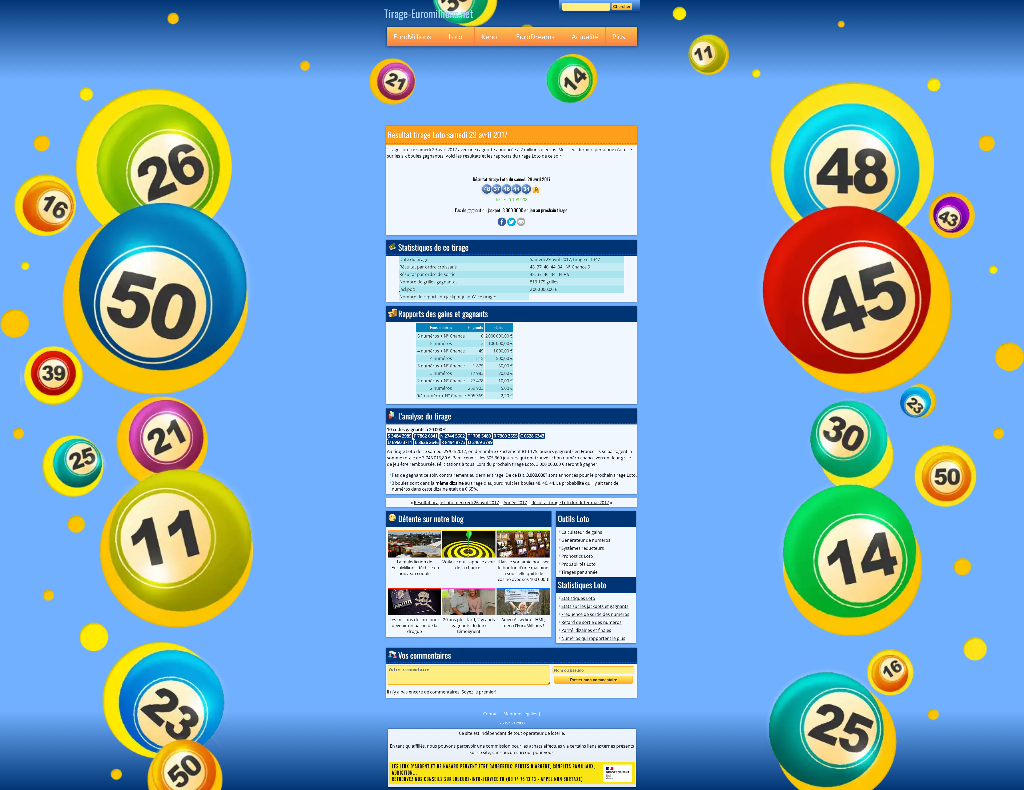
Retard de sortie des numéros (591, 622)
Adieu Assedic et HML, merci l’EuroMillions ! (523, 622)
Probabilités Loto (578, 564)
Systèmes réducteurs (582, 548)
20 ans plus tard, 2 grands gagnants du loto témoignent (469, 625)
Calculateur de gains (581, 532)
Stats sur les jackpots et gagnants (595, 606)
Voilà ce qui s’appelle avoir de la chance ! (468, 565)
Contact (491, 714)
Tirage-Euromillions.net (428, 13)
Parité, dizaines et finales (586, 630)
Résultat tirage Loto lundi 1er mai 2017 (570, 503)
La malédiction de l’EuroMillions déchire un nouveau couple (414, 567)
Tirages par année (579, 572)
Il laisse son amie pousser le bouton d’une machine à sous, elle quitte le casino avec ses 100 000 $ (523, 570)
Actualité (585, 36)
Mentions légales (520, 714)
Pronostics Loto (577, 556)
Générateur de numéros (585, 540)
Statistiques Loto (578, 598)
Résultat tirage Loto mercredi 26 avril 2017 (456, 503)
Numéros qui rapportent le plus (593, 638)
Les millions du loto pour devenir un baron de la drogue (414, 625)
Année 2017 (515, 503)
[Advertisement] (512, 85)
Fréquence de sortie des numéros (595, 614)
